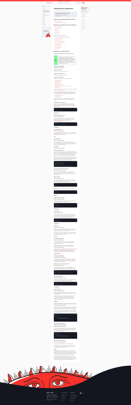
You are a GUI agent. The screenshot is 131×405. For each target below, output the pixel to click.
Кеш (54, 136)
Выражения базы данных (58, 26)
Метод (58, 44)
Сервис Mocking (57, 32)
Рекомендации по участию (46, 12)
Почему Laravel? (64, 395)
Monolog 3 (56, 29)
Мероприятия (63, 397)
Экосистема (63, 398)
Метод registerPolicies (58, 129)
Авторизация (56, 127)
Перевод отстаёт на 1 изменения (62, 10)
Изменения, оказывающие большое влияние (64, 19)
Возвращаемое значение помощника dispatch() (63, 245)
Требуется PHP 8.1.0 (58, 69)
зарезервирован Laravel (70, 343)
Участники (71, 399)
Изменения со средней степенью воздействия (65, 25)
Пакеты (63, 399)
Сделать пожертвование (73, 395)
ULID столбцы (57, 48)
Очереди (55, 236)
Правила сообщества (73, 397)
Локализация (56, 209)
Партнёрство (72, 394)
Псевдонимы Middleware (59, 255)
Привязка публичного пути (59, 115)
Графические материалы (73, 396)
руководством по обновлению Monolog (63, 230)
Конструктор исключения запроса (59, 41)
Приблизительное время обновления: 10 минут (64, 53)
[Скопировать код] (76, 108)
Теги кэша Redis (57, 138)
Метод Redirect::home (58, 276)
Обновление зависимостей (59, 66)
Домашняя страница (64, 394)
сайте (72, 0)
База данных (43, 21)
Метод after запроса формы (59, 340)
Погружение (43, 18)
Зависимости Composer (59, 77)
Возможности (63, 396)
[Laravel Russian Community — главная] (49, 2)
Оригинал (68, 10)
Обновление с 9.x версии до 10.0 (62, 51)
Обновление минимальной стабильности (60, 22)
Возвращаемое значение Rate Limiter (61, 263)
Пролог (43, 8)
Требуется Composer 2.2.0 (59, 73)
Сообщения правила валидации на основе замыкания (65, 303)
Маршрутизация (57, 253)
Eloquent (55, 195)
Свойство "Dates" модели (59, 197)
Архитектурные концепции (45, 15)
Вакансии (63, 400)
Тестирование (44, 24)
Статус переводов (72, 398)
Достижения (72, 400)
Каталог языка (57, 33)
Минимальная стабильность (60, 102)
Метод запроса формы (59, 38)
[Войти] (83, 3)
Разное (55, 349)
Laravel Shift (64, 62)
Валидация (56, 301)
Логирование (56, 223)
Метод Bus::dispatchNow (59, 238)
